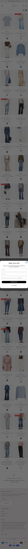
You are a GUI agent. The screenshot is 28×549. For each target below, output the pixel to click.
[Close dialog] (26, 262)
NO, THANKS (14, 285)
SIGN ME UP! (14, 282)
